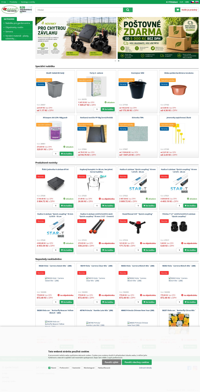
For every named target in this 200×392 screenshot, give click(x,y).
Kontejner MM (137, 73)
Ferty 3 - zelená (96, 73)
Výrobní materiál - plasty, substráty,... (17, 37)
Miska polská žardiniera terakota (178, 73)
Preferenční (64, 368)
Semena (9, 31)
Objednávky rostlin (14, 27)
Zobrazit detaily (145, 368)
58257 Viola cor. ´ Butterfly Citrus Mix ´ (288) (179, 311)
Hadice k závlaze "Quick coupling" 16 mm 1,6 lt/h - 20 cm (179, 170)
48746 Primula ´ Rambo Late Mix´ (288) (96, 310)
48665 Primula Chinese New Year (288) (137, 310)
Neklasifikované (104, 368)
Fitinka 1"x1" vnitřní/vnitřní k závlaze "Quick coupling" (178, 215)
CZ (192, 2)
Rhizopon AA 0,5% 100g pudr (55, 117)
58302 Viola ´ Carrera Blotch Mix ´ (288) (137, 266)
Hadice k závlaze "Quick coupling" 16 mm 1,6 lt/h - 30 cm (138, 170)
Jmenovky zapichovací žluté (179, 117)
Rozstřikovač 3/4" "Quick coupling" (137, 214)
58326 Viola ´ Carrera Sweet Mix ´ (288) (55, 266)
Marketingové (89, 368)
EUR (181, 2)
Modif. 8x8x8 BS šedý (55, 73)
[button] (115, 60)
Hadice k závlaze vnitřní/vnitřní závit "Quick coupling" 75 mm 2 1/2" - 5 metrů (96, 215)
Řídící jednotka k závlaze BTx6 (55, 169)
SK (196, 2)
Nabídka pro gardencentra (17, 23)
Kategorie (9, 19)
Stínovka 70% (138, 117)
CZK (187, 2)
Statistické (76, 368)
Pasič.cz (9, 9)
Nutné (53, 368)
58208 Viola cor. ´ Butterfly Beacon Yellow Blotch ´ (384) (55, 311)
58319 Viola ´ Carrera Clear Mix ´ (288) (96, 266)
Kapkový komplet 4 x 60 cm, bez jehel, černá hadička (96, 170)
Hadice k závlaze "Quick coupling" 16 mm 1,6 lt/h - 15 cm (55, 215)
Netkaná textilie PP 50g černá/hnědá (96, 117)
